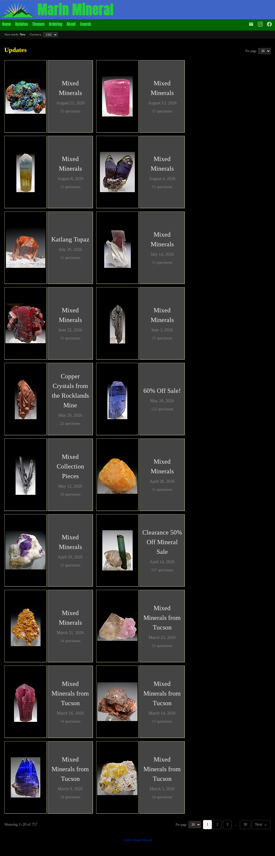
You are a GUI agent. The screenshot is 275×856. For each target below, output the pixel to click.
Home (6, 24)
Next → (261, 824)
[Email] (251, 24)
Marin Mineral (76, 9)
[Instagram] (260, 24)
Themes (38, 24)
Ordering (55, 24)
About (71, 24)
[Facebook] (270, 24)
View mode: (15, 34)
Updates (21, 24)
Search (85, 24)
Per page (251, 51)
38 (245, 824)
